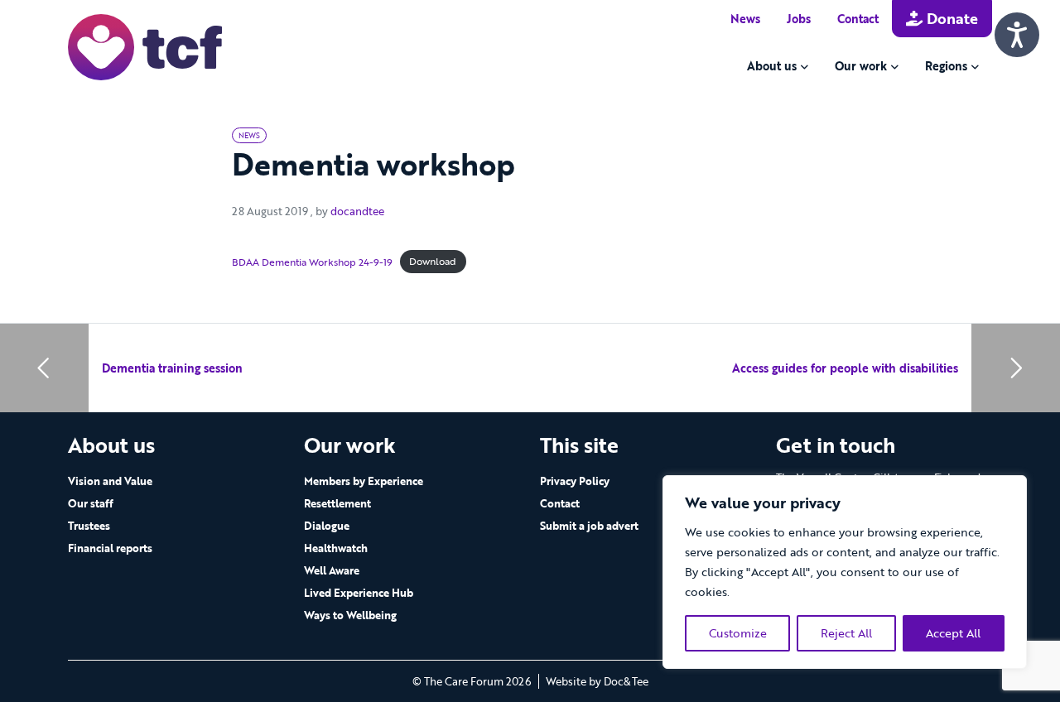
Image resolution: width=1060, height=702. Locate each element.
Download (432, 261)
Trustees (89, 525)
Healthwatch (336, 548)
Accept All (953, 633)
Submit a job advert (589, 525)
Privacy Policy (575, 481)
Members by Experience (363, 481)
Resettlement (337, 503)
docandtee (357, 211)
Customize (738, 633)
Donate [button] (950, 18)
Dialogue (326, 525)
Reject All (846, 633)
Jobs (799, 18)
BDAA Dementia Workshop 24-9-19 (312, 261)
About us (772, 66)
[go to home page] (145, 46)
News (745, 18)
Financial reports (110, 548)
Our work (861, 66)
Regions (946, 66)
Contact (858, 18)
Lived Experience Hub (358, 592)
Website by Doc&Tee (597, 681)
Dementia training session (172, 368)
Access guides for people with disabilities (845, 368)
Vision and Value (110, 481)
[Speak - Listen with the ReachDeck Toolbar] (1017, 34)
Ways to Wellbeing (350, 615)
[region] (844, 572)
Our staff (90, 503)
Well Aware (331, 570)
